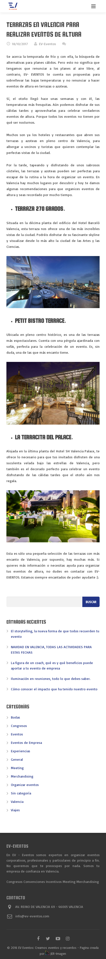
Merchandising (22, 776)
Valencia (17, 801)
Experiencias (20, 751)
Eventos (17, 734)
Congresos (19, 726)
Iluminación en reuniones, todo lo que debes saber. (50, 678)
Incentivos (54, 881)
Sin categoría (21, 793)
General (17, 759)
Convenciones (34, 881)
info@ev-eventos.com (32, 916)
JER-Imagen (57, 954)
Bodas (15, 717)
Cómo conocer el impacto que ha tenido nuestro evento (54, 689)
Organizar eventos (25, 785)
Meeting (17, 768)
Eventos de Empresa (26, 742)
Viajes (15, 810)
